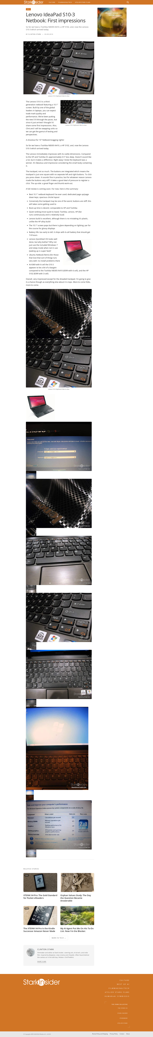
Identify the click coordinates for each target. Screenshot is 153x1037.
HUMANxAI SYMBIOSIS (117, 996)
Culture (52, 2)
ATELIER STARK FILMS (117, 992)
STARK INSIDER (123, 1013)
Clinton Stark (34, 34)
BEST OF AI (123, 984)
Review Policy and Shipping (100, 1034)
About (128, 1034)
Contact (122, 1034)
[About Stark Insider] (112, 22)
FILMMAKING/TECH (119, 988)
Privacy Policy (114, 1034)
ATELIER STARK (123, 1023)
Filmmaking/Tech (65, 2)
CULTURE (125, 980)
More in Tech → (59, 938)
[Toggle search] (128, 2)
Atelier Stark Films (82, 2)
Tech (28, 9)
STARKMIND (124, 1018)
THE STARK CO (123, 1008)
